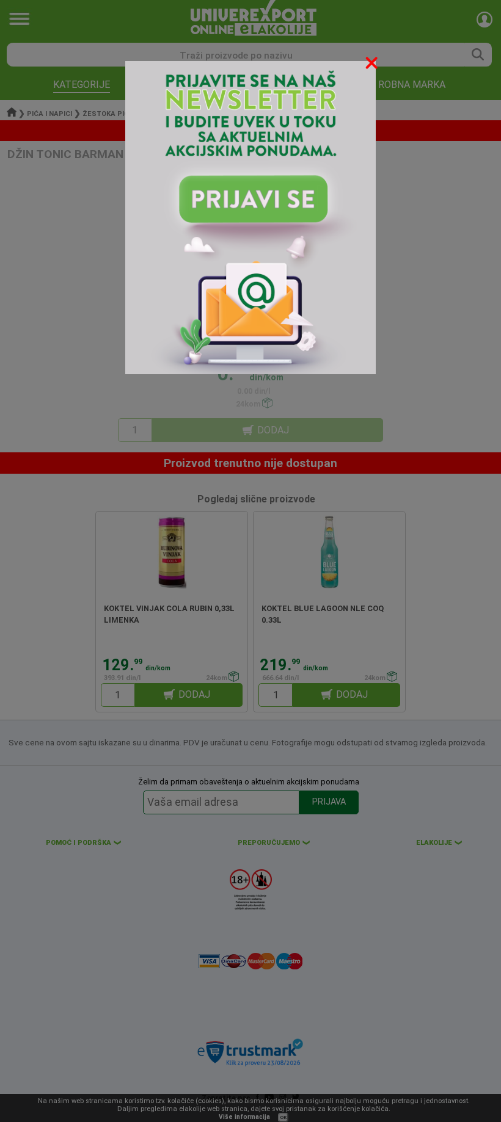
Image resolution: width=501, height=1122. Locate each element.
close (372, 65)
